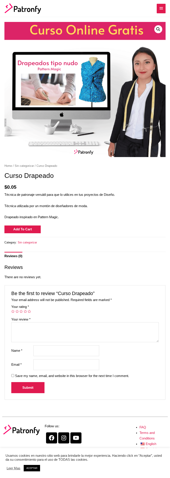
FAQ (142, 427)
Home (8, 165)
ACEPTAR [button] (31, 468)
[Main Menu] (161, 8)
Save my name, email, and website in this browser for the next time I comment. (72, 376)
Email (16, 364)
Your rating (20, 307)
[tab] (13, 256)
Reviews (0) (13, 256)
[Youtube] (75, 437)
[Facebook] (51, 437)
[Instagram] (63, 437)
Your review (21, 319)
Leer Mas (13, 468)
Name (16, 350)
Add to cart (22, 229)
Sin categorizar (24, 165)
